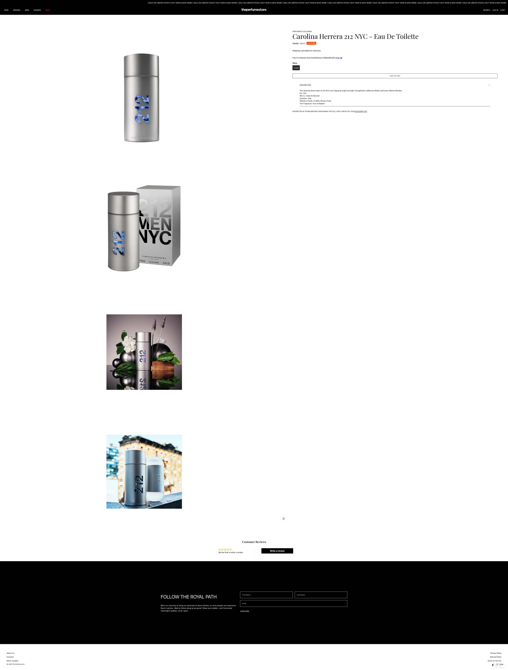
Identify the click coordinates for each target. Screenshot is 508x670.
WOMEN (37, 10)
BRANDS (16, 10)
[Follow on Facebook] (493, 665)
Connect (10, 657)
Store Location (12, 661)
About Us (10, 653)
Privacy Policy (495, 653)
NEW (6, 10)
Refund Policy (495, 657)
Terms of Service (494, 661)
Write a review (277, 551)
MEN (27, 10)
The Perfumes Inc (18, 664)
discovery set (361, 111)
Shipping (296, 50)
